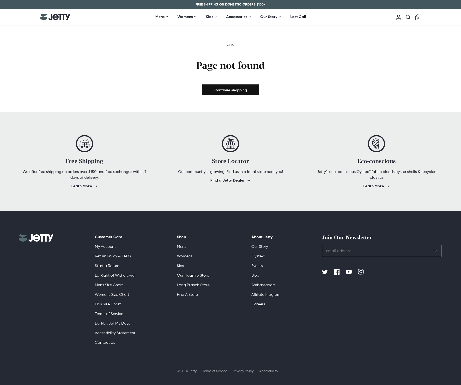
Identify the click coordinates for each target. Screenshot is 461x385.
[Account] (398, 16)
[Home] (55, 17)
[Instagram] (361, 272)
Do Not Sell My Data (112, 323)
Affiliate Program (265, 294)
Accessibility (268, 371)
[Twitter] (325, 272)
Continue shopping (230, 90)
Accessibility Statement (115, 333)
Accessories (236, 16)
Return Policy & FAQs (113, 256)
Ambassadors (263, 285)
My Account (105, 246)
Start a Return (107, 265)
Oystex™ (258, 256)
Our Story (268, 16)
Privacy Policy (243, 371)
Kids (209, 16)
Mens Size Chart (109, 285)
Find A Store (187, 294)
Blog (255, 275)
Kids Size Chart (108, 304)
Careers (258, 304)
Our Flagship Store (193, 275)
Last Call (298, 16)
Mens (159, 16)
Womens (185, 16)
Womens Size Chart (112, 294)
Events (257, 265)
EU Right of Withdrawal (115, 275)
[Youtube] (349, 272)
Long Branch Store (193, 285)
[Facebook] (337, 272)
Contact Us (105, 342)
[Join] (435, 251)
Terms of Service (109, 313)
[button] (408, 17)
